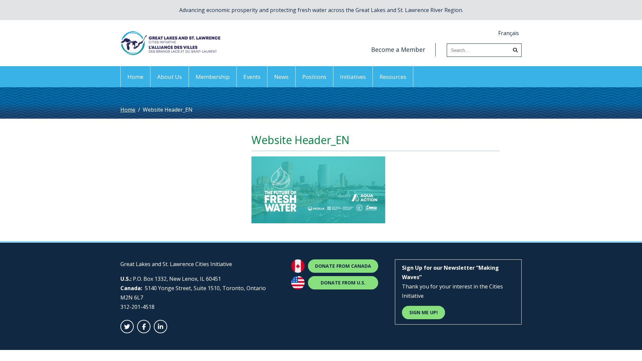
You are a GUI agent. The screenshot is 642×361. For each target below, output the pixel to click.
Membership (213, 77)
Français (508, 33)
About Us (169, 77)
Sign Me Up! (423, 312)
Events (251, 77)
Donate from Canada (343, 266)
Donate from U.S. (343, 282)
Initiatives (353, 77)
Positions (314, 77)
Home (135, 77)
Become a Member (398, 49)
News (281, 77)
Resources (393, 77)
